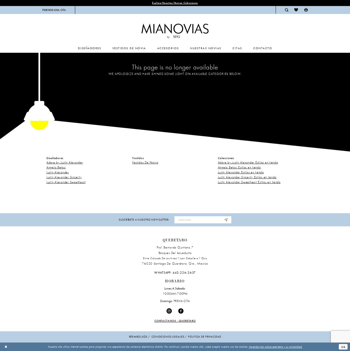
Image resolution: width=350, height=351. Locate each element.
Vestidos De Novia (145, 162)
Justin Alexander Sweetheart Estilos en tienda (249, 182)
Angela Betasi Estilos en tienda (239, 167)
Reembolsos (138, 336)
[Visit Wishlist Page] (296, 10)
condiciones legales (167, 336)
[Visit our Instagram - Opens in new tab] (169, 311)
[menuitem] (54, 10)
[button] (306, 10)
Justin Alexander (57, 172)
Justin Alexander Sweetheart (66, 182)
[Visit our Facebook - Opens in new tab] (181, 311)
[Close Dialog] (6, 346)
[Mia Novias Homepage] (174, 30)
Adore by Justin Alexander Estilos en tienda (248, 162)
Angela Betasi (56, 167)
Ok (343, 347)
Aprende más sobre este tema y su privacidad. (275, 347)
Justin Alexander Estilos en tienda (241, 172)
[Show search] (286, 10)
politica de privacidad (204, 336)
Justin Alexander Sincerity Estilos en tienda (247, 177)
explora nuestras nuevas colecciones (175, 3)
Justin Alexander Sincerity (63, 177)
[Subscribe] (226, 219)
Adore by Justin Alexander (64, 162)
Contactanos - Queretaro (175, 321)
